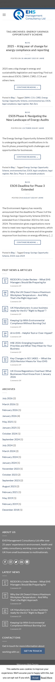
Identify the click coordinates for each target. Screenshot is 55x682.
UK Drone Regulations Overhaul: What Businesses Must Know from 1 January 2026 (30, 373)
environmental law (36, 101)
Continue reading (27, 87)
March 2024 (8, 451)
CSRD (38, 97)
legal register (23, 104)
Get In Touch (33, 650)
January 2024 (9, 462)
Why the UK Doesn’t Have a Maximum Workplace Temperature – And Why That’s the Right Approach (30, 295)
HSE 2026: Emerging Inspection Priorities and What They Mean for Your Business (31, 345)
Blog (27, 43)
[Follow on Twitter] (16, 561)
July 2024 (7, 445)
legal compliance (9, 104)
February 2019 (10, 503)
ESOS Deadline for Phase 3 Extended (27, 187)
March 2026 (8, 404)
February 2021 (10, 492)
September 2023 (11, 480)
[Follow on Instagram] (10, 561)
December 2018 (10, 509)
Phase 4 (22, 173)
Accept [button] (35, 678)
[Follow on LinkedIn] (27, 561)
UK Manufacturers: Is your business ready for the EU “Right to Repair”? (29, 309)
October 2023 (9, 474)
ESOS (48, 101)
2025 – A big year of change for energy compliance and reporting (27, 48)
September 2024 (11, 439)
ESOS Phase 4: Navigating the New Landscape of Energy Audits (27, 117)
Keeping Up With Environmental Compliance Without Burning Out (28, 322)
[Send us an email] (21, 561)
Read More (46, 677)
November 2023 (10, 468)
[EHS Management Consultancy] (29, 14)
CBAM (27, 97)
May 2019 (7, 498)
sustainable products (36, 173)
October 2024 (9, 433)
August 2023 (9, 486)
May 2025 (7, 421)
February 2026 (10, 410)
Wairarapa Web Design (27, 664)
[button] (4, 14)
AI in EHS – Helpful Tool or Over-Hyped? (31, 332)
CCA (33, 97)
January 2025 (9, 427)
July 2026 (7, 398)
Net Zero (34, 104)
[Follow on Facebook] (5, 561)
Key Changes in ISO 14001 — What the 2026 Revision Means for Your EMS (30, 360)
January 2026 (9, 415)
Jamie (41, 58)
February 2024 (10, 456)
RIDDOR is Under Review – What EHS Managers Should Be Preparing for (30, 281)
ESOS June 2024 (17, 256)
